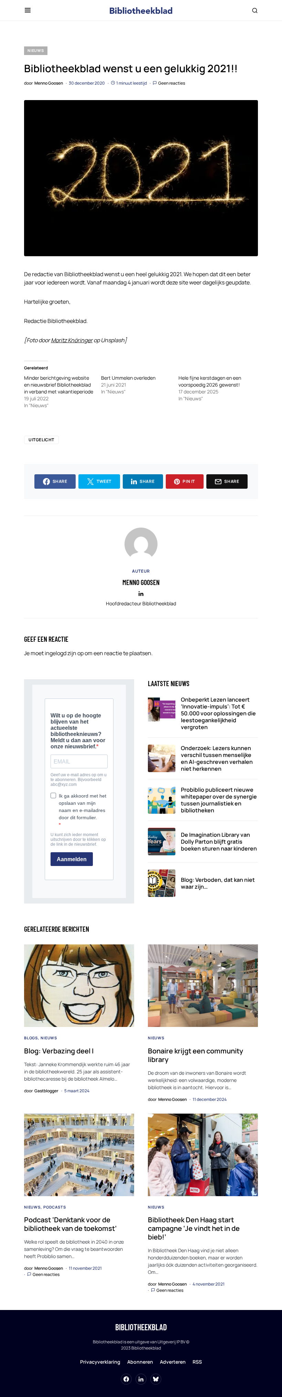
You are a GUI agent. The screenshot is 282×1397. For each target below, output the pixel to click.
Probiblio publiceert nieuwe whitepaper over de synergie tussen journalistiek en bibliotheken (219, 800)
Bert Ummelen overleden (128, 378)
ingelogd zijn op (64, 653)
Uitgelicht (41, 440)
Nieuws (36, 50)
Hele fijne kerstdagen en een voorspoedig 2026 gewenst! (209, 381)
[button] (27, 10)
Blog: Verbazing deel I (59, 1050)
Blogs (31, 1037)
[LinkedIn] (141, 1379)
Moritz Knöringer (72, 340)
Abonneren (140, 1361)
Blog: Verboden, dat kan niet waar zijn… (218, 883)
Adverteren (173, 1361)
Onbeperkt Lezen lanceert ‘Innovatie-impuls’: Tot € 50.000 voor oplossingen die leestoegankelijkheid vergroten (218, 713)
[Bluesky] (155, 1379)
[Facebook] (126, 1379)
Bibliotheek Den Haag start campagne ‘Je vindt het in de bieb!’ (194, 1228)
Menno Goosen (141, 582)
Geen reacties (171, 83)
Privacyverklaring (100, 1361)
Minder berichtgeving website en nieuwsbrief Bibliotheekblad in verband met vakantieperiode (58, 385)
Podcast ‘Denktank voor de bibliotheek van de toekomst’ (70, 1224)
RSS (197, 1361)
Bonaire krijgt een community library (195, 1055)
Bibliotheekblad (141, 1327)
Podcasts (54, 1207)
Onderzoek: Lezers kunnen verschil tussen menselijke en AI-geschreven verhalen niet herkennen (217, 758)
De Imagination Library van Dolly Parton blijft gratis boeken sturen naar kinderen (219, 841)
